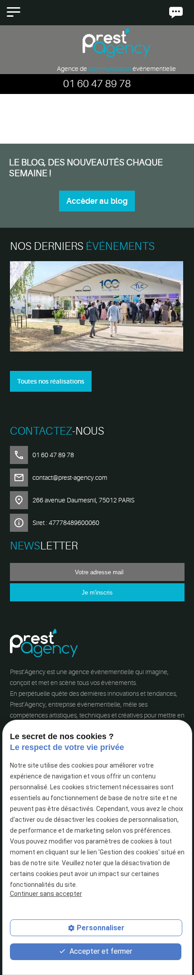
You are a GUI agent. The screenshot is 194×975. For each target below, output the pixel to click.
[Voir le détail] (97, 308)
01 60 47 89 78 (97, 84)
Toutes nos (50, 381)
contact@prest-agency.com (69, 477)
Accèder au (97, 201)
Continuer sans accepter (46, 893)
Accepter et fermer (100, 951)
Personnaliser (101, 927)
